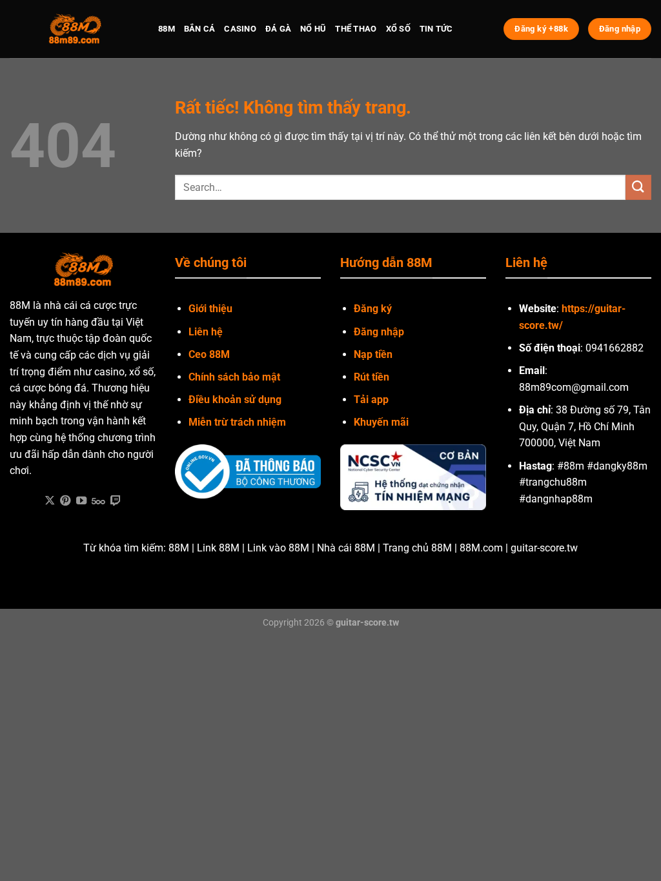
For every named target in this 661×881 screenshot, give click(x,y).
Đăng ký (373, 308)
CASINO (240, 29)
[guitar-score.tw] (74, 29)
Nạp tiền (373, 354)
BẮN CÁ (200, 29)
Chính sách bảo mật (234, 377)
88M (166, 29)
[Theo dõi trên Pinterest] (65, 501)
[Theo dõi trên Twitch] (115, 501)
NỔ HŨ (313, 29)
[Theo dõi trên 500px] (98, 501)
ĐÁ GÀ (278, 29)
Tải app (371, 399)
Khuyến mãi (381, 422)
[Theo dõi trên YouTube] (81, 501)
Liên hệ (205, 332)
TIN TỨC (436, 29)
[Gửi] (638, 187)
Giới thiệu (210, 308)
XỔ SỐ (398, 29)
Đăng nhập (379, 332)
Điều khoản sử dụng (234, 399)
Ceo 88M (209, 354)
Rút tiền (371, 377)
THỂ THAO (355, 29)
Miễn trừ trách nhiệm (237, 422)
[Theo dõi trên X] (50, 501)
